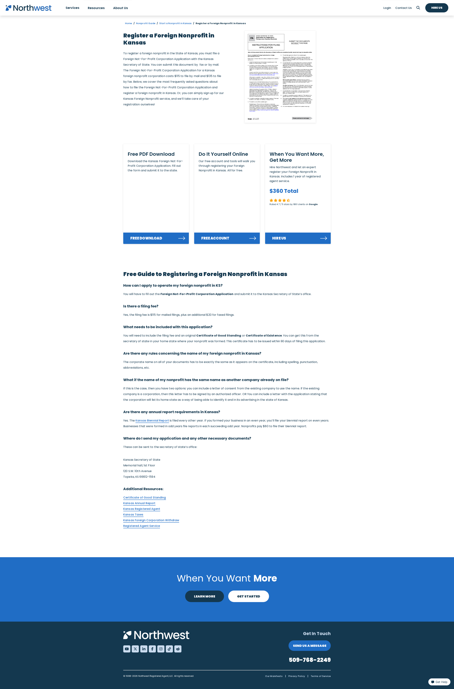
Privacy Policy (296, 676)
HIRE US (279, 238)
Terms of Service (321, 676)
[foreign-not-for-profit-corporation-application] (280, 77)
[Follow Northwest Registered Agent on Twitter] (135, 648)
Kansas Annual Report (139, 503)
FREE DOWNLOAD (146, 238)
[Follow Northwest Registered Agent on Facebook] (152, 648)
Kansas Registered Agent (141, 509)
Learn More (204, 596)
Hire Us (436, 8)
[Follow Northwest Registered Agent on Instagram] (160, 648)
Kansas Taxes (133, 514)
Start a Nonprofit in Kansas (175, 23)
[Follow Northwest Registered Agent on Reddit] (177, 648)
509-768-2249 (310, 660)
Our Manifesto (274, 676)
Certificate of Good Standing (144, 497)
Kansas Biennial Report (152, 420)
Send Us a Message (309, 645)
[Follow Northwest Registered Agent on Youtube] (126, 648)
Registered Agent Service (141, 526)
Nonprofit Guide (145, 23)
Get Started (248, 596)
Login (387, 8)
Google (313, 204)
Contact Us (403, 8)
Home (128, 23)
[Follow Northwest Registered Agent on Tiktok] (169, 648)
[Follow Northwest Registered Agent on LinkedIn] (143, 648)
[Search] (418, 8)
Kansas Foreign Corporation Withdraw (151, 520)
